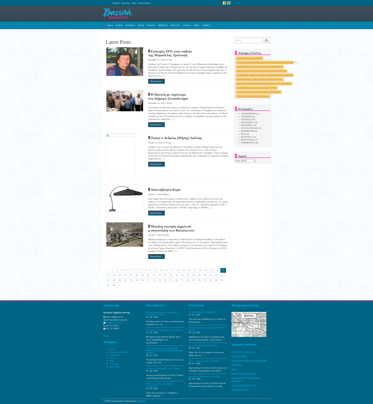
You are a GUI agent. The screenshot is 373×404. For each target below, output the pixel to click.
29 (142, 275)
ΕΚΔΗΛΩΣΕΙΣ (247, 122)
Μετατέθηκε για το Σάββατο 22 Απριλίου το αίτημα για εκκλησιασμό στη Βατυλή (265, 75)
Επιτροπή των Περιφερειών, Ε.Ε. (243, 385)
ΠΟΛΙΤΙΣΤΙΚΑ (247, 140)
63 (216, 280)
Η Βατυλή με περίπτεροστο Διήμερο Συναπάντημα (168, 96)
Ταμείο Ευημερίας (144, 3)
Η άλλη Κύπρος (237, 365)
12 (166, 270)
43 (222, 275)
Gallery (134, 3)
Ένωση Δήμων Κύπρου (240, 389)
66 (114, 285)
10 (155, 270)
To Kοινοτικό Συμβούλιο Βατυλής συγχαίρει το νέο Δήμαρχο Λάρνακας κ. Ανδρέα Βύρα (267, 62)
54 (165, 280)
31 (154, 275)
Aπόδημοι (187, 25)
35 (177, 275)
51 (148, 280)
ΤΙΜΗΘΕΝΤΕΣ (247, 143)
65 (108, 285)
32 (160, 275)
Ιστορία (141, 25)
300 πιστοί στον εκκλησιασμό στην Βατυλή (164, 330)
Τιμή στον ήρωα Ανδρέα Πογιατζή (203, 345)
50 (142, 280)
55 (171, 280)
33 (165, 275)
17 (195, 270)
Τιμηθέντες (206, 25)
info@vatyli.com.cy (114, 323)
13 (172, 270)
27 (131, 275)
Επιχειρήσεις (125, 3)
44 (108, 280)
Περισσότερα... (156, 81)
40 (205, 275)
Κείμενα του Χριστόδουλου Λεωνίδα (204, 376)
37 (188, 275)
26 (125, 275)
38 (194, 275)
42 (216, 275)
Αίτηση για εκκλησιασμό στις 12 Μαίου (163, 368)
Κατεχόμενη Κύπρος (239, 356)
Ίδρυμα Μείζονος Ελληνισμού (242, 352)
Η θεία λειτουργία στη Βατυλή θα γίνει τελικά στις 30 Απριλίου (259, 92)
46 (120, 280)
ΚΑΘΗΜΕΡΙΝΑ (247, 131)
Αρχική (110, 25)
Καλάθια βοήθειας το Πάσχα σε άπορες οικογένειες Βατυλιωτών (260, 79)
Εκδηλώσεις (130, 25)
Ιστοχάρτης (114, 364)
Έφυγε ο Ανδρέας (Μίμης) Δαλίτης (176, 138)
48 (131, 280)
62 (211, 280)
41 (211, 275)
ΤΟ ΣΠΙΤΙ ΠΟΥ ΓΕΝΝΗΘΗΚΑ (202, 312)
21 (218, 270)
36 (182, 275)
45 (114, 280)
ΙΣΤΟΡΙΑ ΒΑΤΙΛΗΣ (249, 128)
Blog (111, 361)
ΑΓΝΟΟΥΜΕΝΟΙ (248, 114)
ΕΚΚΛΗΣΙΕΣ (246, 125)
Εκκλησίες (151, 25)
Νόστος (234, 369)
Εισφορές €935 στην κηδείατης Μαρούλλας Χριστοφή (170, 53)
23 (108, 275)
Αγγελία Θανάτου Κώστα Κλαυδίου (249, 58)
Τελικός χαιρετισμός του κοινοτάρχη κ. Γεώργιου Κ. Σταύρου (162, 313)
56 (177, 280)
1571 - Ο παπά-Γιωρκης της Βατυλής (204, 361)
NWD (143, 401)
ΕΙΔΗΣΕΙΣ (245, 119)
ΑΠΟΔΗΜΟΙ (246, 116)
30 (148, 275)
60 (199, 280)
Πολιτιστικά (175, 25)
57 (182, 280)
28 (137, 275)
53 (160, 280)
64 (222, 280)
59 (194, 280)
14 (178, 270)
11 (161, 270)
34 (171, 275)
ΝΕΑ (243, 134)
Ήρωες (196, 25)
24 (114, 275)
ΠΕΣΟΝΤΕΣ (246, 137)
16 (189, 270)
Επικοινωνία (114, 367)
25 (120, 275)
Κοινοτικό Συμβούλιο (118, 352)
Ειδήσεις (119, 25)
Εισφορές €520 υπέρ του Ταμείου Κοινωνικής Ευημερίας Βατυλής (260, 66)
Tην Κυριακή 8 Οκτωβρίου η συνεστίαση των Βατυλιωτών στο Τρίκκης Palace (264, 83)
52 (154, 280)
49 (137, 280)
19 (206, 270)
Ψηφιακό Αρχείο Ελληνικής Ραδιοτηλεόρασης (249, 360)
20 (212, 270)
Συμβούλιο (116, 3)
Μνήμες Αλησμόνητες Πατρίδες (243, 373)
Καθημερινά (162, 25)
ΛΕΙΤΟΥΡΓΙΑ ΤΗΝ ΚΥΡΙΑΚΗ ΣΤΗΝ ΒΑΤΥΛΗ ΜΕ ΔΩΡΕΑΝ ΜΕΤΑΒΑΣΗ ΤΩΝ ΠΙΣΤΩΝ (164, 350)
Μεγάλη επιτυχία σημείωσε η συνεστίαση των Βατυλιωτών (171, 228)
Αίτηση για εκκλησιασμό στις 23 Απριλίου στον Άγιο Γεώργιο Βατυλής (262, 71)
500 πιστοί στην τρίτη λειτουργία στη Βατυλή (253, 96)
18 (200, 270)
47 (125, 280)
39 (199, 275)
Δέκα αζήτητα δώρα (165, 190)
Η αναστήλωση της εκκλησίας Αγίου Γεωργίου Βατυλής (257, 87)
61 (205, 280)
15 (183, 270)
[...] (164, 324)
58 (188, 280)
